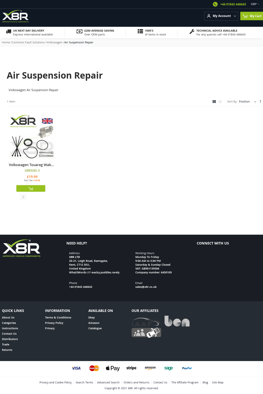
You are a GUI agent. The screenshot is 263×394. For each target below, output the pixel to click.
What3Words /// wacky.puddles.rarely (94, 272)
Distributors (10, 339)
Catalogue (95, 328)
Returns (7, 350)
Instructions (10, 328)
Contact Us (9, 333)
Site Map (218, 382)
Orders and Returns (136, 382)
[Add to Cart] (30, 188)
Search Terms (84, 382)
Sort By (232, 101)
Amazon (93, 323)
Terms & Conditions (58, 317)
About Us (8, 317)
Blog (205, 382)
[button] (23, 197)
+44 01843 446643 (233, 4)
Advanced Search (108, 382)
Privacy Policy (54, 323)
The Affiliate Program (185, 382)
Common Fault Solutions (28, 42)
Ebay (91, 317)
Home (6, 42)
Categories (9, 323)
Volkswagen (55, 42)
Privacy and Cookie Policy (55, 382)
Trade (5, 344)
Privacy (50, 328)
